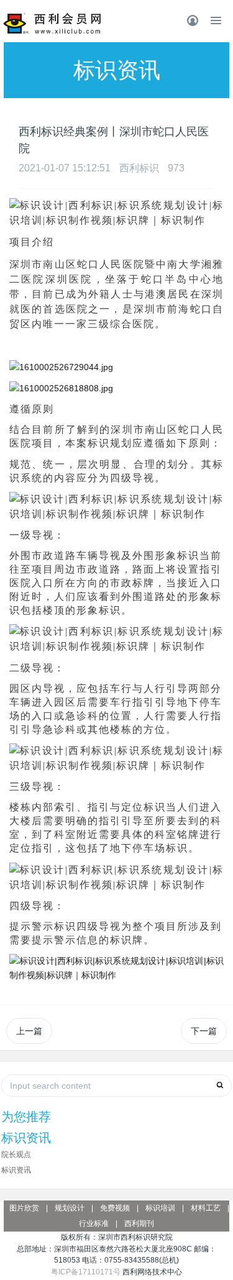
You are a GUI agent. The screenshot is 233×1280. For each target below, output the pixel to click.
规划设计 (70, 1208)
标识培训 (160, 1208)
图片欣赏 (24, 1208)
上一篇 (29, 1031)
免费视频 (115, 1208)
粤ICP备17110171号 (86, 1272)
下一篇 (204, 1031)
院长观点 (16, 1154)
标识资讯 (16, 1170)
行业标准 (94, 1223)
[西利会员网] (52, 23)
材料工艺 (206, 1208)
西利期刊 (139, 1223)
